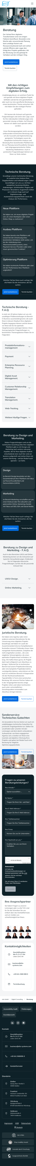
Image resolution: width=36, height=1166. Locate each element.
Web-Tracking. (11, 408)
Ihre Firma (9, 829)
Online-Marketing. (13, 587)
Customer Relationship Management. (15, 387)
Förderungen (26, 1009)
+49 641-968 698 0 (20, 974)
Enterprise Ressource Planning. (15, 366)
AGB (25, 873)
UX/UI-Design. (11, 578)
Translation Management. (11, 398)
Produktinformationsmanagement (15, 346)
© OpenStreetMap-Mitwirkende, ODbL (24, 1088)
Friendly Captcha (26, 862)
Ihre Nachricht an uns (13, 840)
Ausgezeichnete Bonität (20, 1156)
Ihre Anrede (10, 788)
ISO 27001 (20, 1135)
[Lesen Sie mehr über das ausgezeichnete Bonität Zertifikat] (31, 1161)
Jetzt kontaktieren (11, 62)
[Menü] (32, 4)
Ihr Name (9, 798)
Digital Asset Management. (11, 377)
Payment (9, 356)
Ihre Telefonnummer (12, 819)
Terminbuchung (19, 984)
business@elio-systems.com (18, 964)
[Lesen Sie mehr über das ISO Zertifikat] (31, 1155)
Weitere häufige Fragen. (16, 417)
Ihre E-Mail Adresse (13, 808)
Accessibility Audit (10, 1009)
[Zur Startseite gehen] (6, 3)
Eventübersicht (9, 1015)
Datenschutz (26, 1123)
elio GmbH (5, 999)
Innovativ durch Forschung (20, 1149)
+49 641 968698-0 (17, 1056)
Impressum (8, 1123)
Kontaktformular (16, 1066)
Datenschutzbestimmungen (14, 871)
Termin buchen (9, 68)
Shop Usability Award (21, 1142)
